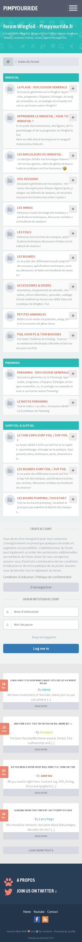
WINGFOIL (12, 77)
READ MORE (41, 706)
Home (27, 912)
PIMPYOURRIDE (20, 8)
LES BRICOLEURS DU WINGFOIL (39, 154)
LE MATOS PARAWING (32, 401)
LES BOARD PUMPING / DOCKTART (42, 498)
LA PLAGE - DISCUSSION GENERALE (42, 87)
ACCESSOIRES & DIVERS (34, 285)
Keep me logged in (44, 637)
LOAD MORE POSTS (41, 850)
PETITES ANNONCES (31, 314)
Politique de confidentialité (53, 577)
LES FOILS (24, 232)
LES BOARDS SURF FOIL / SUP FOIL (41, 469)
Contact (52, 912)
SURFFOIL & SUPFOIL (19, 425)
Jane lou (46, 776)
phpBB (71, 931)
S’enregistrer (41, 587)
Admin (46, 690)
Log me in (41, 648)
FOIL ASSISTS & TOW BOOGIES (39, 334)
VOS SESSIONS (27, 179)
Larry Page (46, 819)
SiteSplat (46, 732)
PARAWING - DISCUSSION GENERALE (43, 372)
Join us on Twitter (37, 891)
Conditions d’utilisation (18, 577)
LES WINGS (25, 207)
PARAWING (12, 363)
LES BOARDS (26, 256)
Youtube (39, 912)
